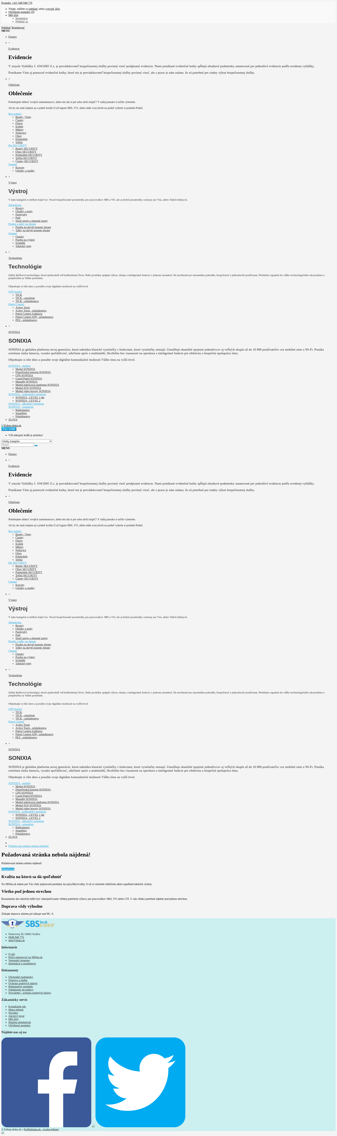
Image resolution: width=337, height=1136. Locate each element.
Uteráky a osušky (25, 170)
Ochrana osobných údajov (23, 983)
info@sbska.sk (16, 940)
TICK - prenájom (25, 298)
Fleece (19, 123)
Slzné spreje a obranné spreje (31, 220)
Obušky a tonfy (24, 211)
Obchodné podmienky (20, 977)
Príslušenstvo (22, 416)
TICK (18, 294)
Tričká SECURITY (26, 158)
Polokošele (21, 139)
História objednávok (19, 1022)
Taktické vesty (23, 246)
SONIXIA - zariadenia (21, 406)
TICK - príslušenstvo (27, 301)
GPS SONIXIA (24, 375)
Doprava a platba (17, 980)
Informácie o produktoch (22, 963)
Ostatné (12, 164)
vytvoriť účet (52, 8)
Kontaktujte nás (17, 1006)
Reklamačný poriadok (20, 986)
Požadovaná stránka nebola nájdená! (28, 846)
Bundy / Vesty (23, 117)
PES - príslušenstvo (26, 320)
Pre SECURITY (17, 145)
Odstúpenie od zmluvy (21, 989)
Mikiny (19, 129)
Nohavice (20, 132)
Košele (19, 126)
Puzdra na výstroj (25, 239)
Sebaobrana (14, 205)
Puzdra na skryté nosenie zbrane (33, 227)
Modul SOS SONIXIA (28, 387)
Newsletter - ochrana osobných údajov (29, 992)
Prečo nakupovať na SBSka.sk (25, 957)
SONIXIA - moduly (19, 365)
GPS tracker (15, 291)
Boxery (19, 208)
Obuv (18, 136)
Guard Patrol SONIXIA (28, 378)
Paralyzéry (21, 214)
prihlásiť (33, 8)
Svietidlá (20, 242)
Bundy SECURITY (26, 148)
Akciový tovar (16, 1015)
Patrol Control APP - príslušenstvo (34, 316)
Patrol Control (16, 304)
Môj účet (13, 1019)
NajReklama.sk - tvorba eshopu (41, 1129)
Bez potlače (14, 113)
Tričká (18, 142)
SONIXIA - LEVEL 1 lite (29, 397)
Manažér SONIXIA (26, 381)
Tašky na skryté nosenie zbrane (32, 230)
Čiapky (19, 120)
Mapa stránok (16, 1009)
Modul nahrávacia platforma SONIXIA (37, 384)
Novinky (13, 1012)
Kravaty (19, 167)
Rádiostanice (22, 410)
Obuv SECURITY (26, 151)
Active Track (22, 307)
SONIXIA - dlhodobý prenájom (26, 403)
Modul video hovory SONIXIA (33, 391)
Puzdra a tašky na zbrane (22, 224)
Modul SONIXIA (25, 369)
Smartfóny (21, 413)
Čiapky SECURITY (26, 161)
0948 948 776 (16, 937)
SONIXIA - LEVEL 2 (27, 400)
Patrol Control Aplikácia (28, 313)
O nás (11, 954)
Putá (17, 217)
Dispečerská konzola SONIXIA (33, 372)
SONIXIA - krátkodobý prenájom (27, 394)
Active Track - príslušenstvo (31, 310)
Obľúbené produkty (19, 1025)
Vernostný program (19, 960)
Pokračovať (7, 869)
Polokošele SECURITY (28, 154)
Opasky (19, 236)
